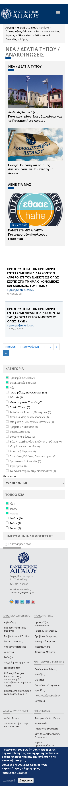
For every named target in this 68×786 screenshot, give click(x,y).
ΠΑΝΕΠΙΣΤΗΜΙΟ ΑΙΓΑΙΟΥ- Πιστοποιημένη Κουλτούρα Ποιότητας (28, 234)
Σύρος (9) (15, 528)
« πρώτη (10, 346)
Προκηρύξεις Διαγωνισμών (42, 624)
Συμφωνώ (9, 780)
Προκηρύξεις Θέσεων (18, 31)
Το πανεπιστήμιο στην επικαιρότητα (16, 725)
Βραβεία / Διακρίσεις (46, 636)
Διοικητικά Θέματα (45, 641)
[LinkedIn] (28, 601)
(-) (6, 544)
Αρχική (9, 27)
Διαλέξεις (40, 674)
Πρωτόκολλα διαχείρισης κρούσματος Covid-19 (17, 692)
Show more (10, 476)
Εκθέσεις (39, 679)
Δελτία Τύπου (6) (20, 407)
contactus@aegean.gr (22, 592)
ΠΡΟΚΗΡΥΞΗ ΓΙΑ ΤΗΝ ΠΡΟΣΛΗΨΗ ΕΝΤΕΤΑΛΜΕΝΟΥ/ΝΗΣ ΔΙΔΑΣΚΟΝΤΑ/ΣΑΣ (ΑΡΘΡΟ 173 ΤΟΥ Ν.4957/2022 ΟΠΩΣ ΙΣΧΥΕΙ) (33, 315)
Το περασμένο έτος (48, 31)
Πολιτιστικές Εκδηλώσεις (47, 695)
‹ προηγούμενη (29, 346)
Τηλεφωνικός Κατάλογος (47, 718)
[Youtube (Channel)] (33, 601)
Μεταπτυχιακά (42, 646)
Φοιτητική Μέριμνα (45, 652)
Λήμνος (10, 35)
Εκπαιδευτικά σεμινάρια (47, 685)
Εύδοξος (8, 657)
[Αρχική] (22, 13)
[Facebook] (17, 601)
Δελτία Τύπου (11, 718)
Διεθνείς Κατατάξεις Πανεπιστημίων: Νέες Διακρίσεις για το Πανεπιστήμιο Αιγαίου (35, 116)
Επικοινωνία (41, 723)
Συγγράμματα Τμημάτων (16, 662)
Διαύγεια (9, 652)
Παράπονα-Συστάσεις (46, 728)
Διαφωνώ (25, 780)
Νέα (20, 35)
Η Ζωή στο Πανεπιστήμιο (33, 27)
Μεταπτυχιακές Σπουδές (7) (26, 402)
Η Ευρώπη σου (12, 667)
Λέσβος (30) (17, 518)
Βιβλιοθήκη (10, 622)
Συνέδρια (40, 700)
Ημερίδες (40, 690)
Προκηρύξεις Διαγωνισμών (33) (28, 392)
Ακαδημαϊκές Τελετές (46, 669)
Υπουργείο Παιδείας (15, 646)
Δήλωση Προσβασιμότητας (44, 744)
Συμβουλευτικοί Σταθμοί (17, 636)
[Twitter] (22, 601)
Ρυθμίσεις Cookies (14, 773)
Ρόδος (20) (16, 523)
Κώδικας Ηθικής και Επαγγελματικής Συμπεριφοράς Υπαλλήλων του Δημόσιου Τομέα (18, 679)
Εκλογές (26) (17, 397)
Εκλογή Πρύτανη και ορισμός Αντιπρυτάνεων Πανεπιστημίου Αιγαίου (31, 169)
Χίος (28, 35)
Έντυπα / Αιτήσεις (13, 641)
